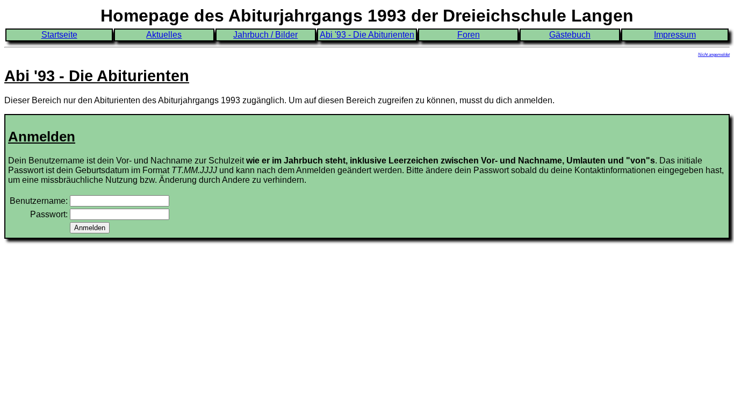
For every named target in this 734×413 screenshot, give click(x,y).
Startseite (59, 34)
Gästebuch (570, 34)
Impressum (675, 34)
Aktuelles (164, 34)
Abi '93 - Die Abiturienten (367, 34)
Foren (468, 34)
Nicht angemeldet (714, 54)
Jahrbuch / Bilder (265, 34)
